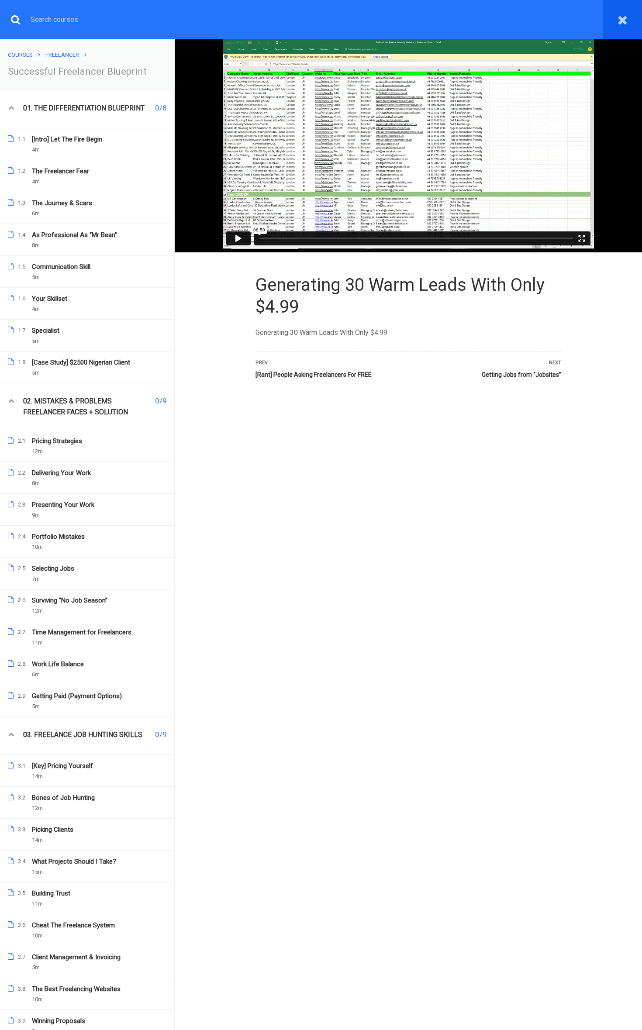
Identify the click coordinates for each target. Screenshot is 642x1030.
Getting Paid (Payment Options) (77, 696)
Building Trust (51, 893)
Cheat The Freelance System (73, 925)
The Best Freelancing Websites (76, 989)
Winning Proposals (58, 1021)
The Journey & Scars (62, 203)
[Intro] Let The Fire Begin (67, 139)
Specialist (45, 330)
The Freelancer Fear (60, 171)
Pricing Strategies (57, 441)
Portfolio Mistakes (58, 537)
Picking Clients (52, 830)
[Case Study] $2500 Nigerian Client (81, 362)
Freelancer (62, 55)
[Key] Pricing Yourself (62, 766)
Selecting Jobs (53, 568)
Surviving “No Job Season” (69, 600)
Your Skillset (49, 299)
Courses (20, 55)
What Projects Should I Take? (74, 861)
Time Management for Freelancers (81, 632)
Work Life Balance (58, 664)
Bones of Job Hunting (63, 798)
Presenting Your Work (63, 505)
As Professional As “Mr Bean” (74, 235)
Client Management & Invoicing (76, 957)
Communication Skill (61, 267)
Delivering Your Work (61, 473)
